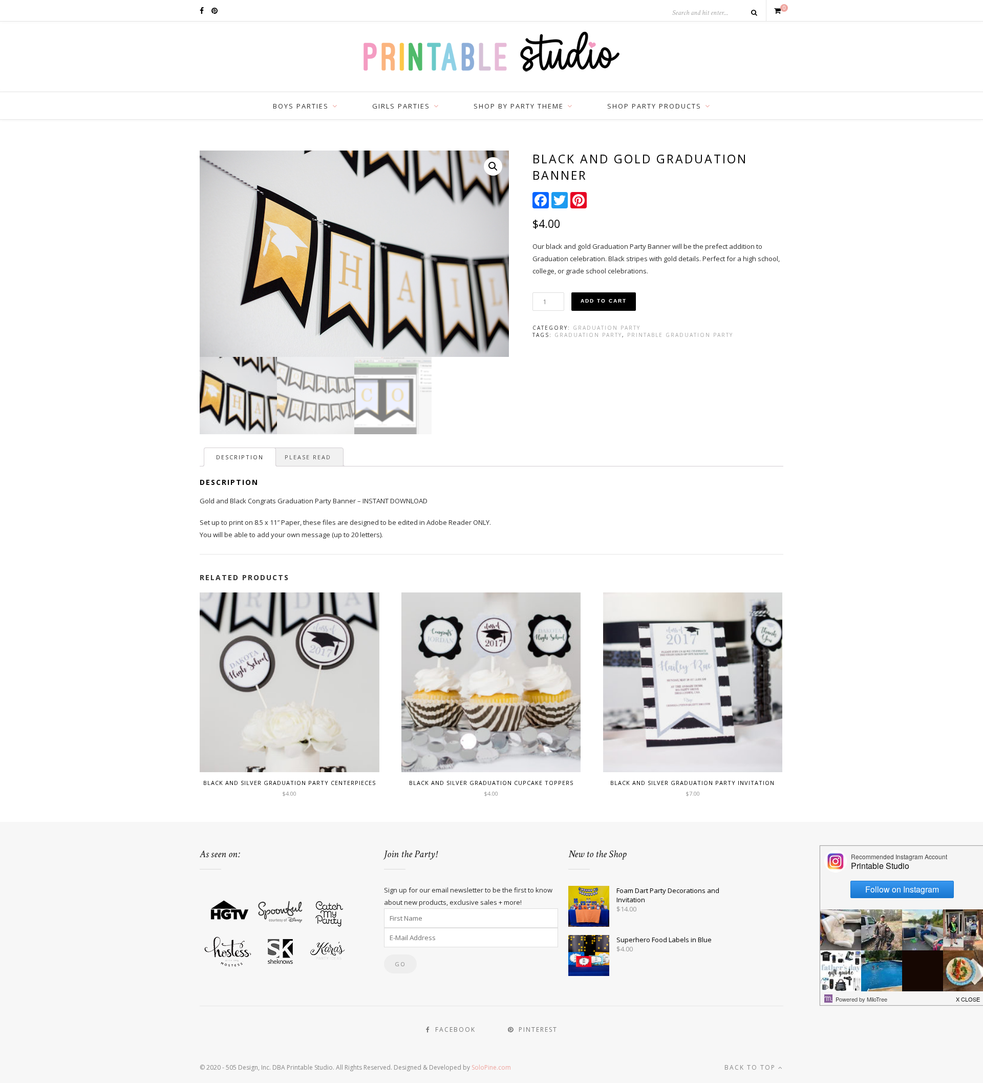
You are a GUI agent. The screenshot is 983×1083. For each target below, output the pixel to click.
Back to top (751, 1067)
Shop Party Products (654, 106)
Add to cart (604, 301)
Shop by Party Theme (519, 106)
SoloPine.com (491, 1067)
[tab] (240, 457)
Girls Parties (401, 106)
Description (240, 457)
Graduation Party (606, 327)
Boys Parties (301, 106)
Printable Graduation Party (680, 334)
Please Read (308, 457)
